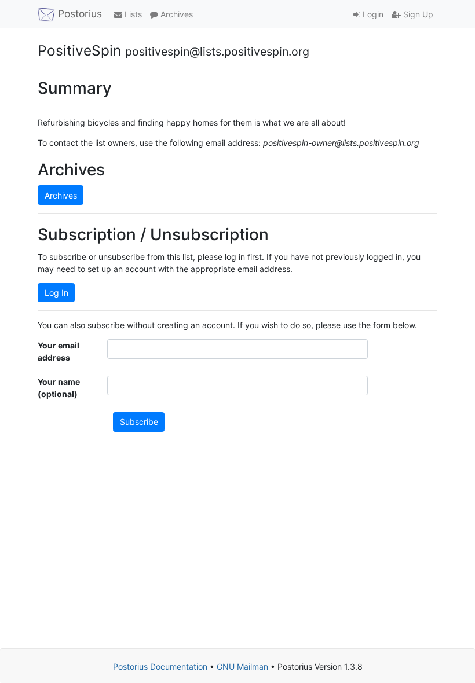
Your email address (58, 351)
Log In (56, 293)
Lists (132, 14)
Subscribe (139, 422)
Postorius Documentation (160, 666)
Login (371, 14)
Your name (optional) (59, 388)
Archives (175, 14)
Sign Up (417, 14)
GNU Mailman (242, 666)
